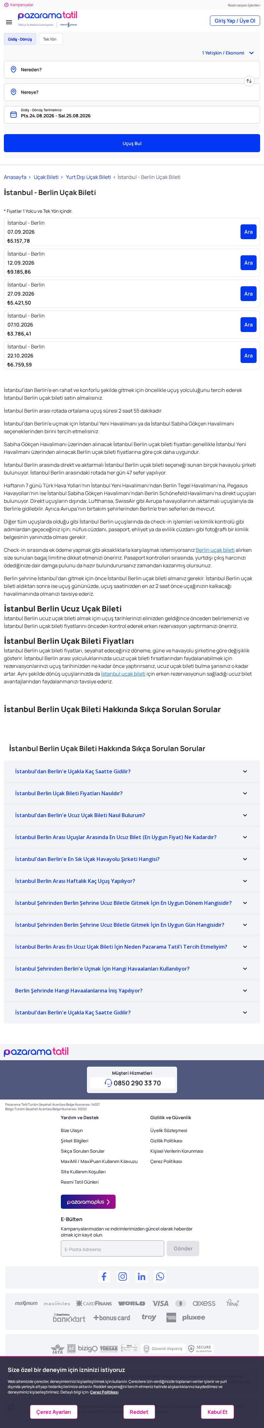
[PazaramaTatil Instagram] (122, 1277)
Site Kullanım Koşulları (83, 1172)
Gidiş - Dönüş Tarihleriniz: (41, 110)
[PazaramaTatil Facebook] (104, 1277)
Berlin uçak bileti (215, 549)
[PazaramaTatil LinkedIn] (141, 1277)
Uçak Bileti (46, 177)
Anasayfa (15, 177)
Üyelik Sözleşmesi (168, 1130)
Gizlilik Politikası (166, 1141)
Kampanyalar (21, 4)
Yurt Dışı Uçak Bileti (88, 177)
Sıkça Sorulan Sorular (83, 1151)
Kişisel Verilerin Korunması (176, 1151)
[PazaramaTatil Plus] (88, 1202)
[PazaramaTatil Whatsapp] (160, 1277)
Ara (248, 231)
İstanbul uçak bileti (123, 673)
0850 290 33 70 (137, 1083)
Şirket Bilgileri (74, 1141)
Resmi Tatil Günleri (80, 1182)
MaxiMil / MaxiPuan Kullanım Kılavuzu (99, 1161)
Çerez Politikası (166, 1161)
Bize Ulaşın (72, 1130)
